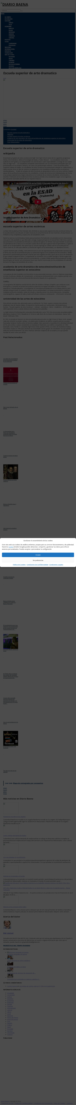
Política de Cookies (19, 565)
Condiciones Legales (56, 565)
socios (11, 547)
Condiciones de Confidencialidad (37, 565)
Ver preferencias (38, 560)
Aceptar (38, 555)
